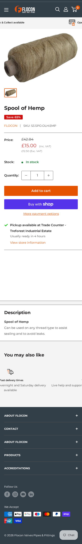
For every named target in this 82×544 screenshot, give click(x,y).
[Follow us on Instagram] (15, 494)
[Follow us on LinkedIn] (31, 494)
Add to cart (41, 191)
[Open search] (57, 9)
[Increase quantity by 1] (48, 175)
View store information (28, 243)
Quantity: (11, 175)
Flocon (10, 126)
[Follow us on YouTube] (23, 494)
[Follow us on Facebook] (7, 494)
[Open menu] (6, 9)
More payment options (41, 214)
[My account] (66, 9)
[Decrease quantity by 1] (26, 175)
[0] (74, 9)
